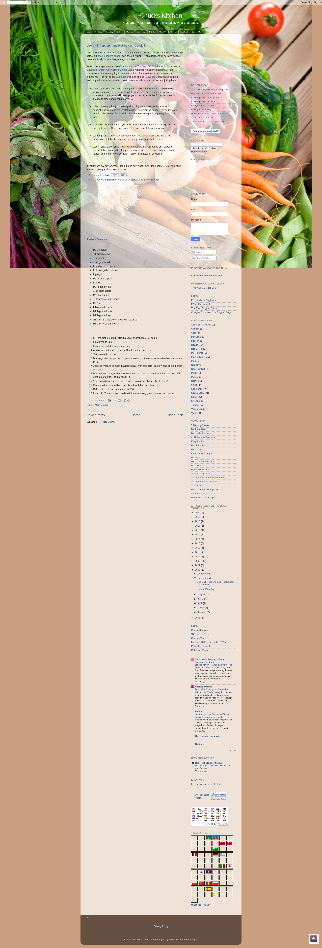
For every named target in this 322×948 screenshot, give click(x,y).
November (203, 578)
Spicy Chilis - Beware (202, 117)
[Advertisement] (135, 210)
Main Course (102, 405)
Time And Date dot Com (204, 288)
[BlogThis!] (116, 175)
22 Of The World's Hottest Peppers (209, 89)
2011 (198, 552)
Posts (198, 252)
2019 (198, 517)
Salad (194, 385)
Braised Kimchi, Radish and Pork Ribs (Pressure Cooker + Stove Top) (213, 666)
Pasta (194, 373)
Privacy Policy (161, 926)
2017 (198, 526)
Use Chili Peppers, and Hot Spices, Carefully (116, 45)
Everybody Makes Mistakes (205, 105)
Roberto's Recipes (201, 469)
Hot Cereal (197, 349)
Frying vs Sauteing (201, 109)
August (202, 594)
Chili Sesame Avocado (203, 437)
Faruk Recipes (199, 445)
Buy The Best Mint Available (206, 93)
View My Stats (218, 799)
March (201, 607)
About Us (162, 32)
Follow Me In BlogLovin (203, 300)
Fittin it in (196, 449)
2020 (198, 512)
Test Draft (184, 32)
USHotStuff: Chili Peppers (204, 489)
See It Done (197, 389)
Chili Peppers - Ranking (203, 101)
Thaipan (199, 744)
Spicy (146, 179)
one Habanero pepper (109, 56)
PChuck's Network (200, 304)
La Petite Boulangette (202, 453)
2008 (198, 561)
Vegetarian (197, 409)
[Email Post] (106, 175)
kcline (172, 939)
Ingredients (110, 179)
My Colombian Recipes (203, 461)
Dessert (195, 341)
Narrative (122, 179)
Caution (99, 179)
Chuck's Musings (200, 630)
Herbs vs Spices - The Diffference (209, 113)
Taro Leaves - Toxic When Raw (207, 121)
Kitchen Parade (203, 686)
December (203, 573)
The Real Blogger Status (204, 308)
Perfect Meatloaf (98, 239)
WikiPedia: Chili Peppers (204, 497)
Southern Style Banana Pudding (208, 477)
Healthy (195, 345)
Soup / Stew (197, 393)
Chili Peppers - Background (205, 97)
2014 (198, 539)
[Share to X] (119, 175)
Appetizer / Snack (200, 324)
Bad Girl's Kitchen (200, 433)
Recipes (199, 711)
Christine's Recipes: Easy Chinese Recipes (209, 660)
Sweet (194, 401)
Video (194, 413)
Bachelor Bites (198, 429)
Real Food (196, 465)
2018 (198, 521)
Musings (129, 32)
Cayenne (150, 77)
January (202, 612)
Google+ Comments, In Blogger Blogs (211, 312)
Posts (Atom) (108, 422)
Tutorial (155, 179)
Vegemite (196, 493)
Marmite (195, 457)
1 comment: (95, 175)
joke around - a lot (138, 80)
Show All (232, 751)
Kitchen (119, 32)
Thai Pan (196, 485)
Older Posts (175, 415)
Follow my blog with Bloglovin (206, 784)
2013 (198, 543)
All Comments (202, 258)
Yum (88, 918)
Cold (193, 333)
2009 (198, 556)
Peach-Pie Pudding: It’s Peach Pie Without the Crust (211, 691)
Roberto (173, 32)
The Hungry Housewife (208, 736)
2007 (198, 565)
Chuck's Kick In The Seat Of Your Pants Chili (144, 66)
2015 (198, 534)
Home (88, 32)
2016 (198, 530)
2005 (198, 617)
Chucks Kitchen (161, 15)
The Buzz (98, 32)
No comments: (97, 400)
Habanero (124, 77)
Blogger (194, 939)
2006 (198, 570)
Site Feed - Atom (200, 634)
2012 (198, 547)
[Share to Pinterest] (125, 175)
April (200, 603)
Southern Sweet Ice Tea (204, 481)
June (200, 599)
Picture (195, 377)
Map (193, 361)
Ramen (195, 381)
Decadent (196, 337)
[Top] (314, 939)
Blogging (109, 32)
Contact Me (196, 32)
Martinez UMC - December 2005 (208, 642)
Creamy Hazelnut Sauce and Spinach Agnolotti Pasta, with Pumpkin (213, 715)
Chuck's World (198, 638)
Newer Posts (95, 415)
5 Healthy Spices (200, 425)
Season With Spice (201, 473)
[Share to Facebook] (122, 175)
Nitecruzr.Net (136, 179)
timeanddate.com (213, 275)
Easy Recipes (198, 441)
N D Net (152, 32)
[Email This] (113, 175)
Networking (141, 32)
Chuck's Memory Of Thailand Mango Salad (110, 69)
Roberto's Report (200, 650)
